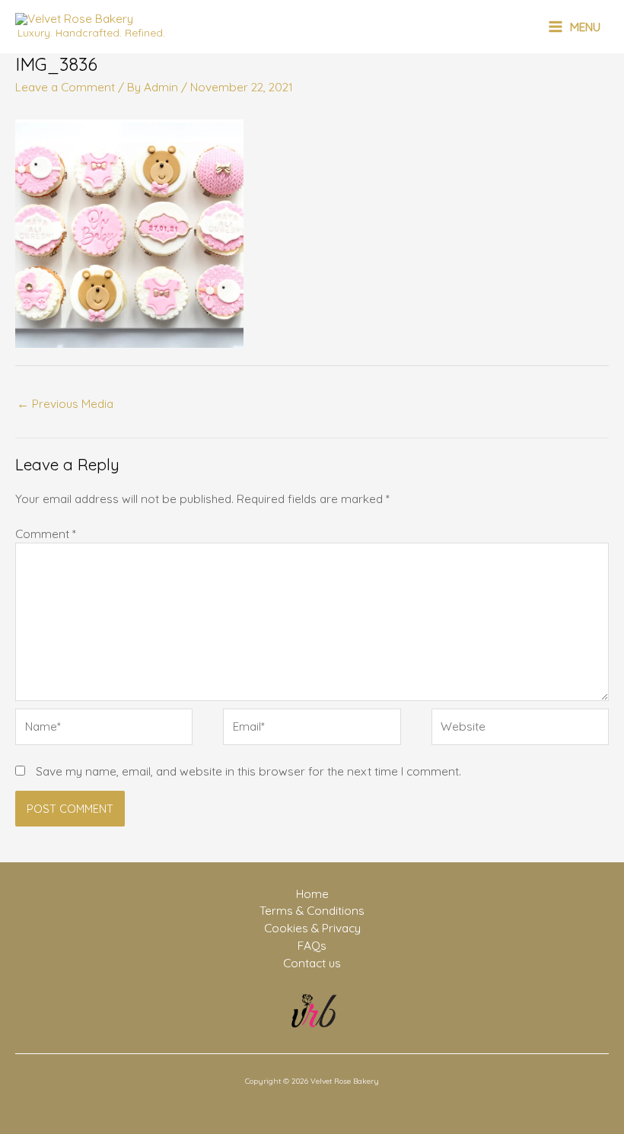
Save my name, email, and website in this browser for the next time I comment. (248, 771)
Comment (45, 533)
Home (312, 893)
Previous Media (65, 403)
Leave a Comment (65, 86)
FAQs (312, 945)
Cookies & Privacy (312, 927)
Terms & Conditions (312, 910)
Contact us (312, 962)
